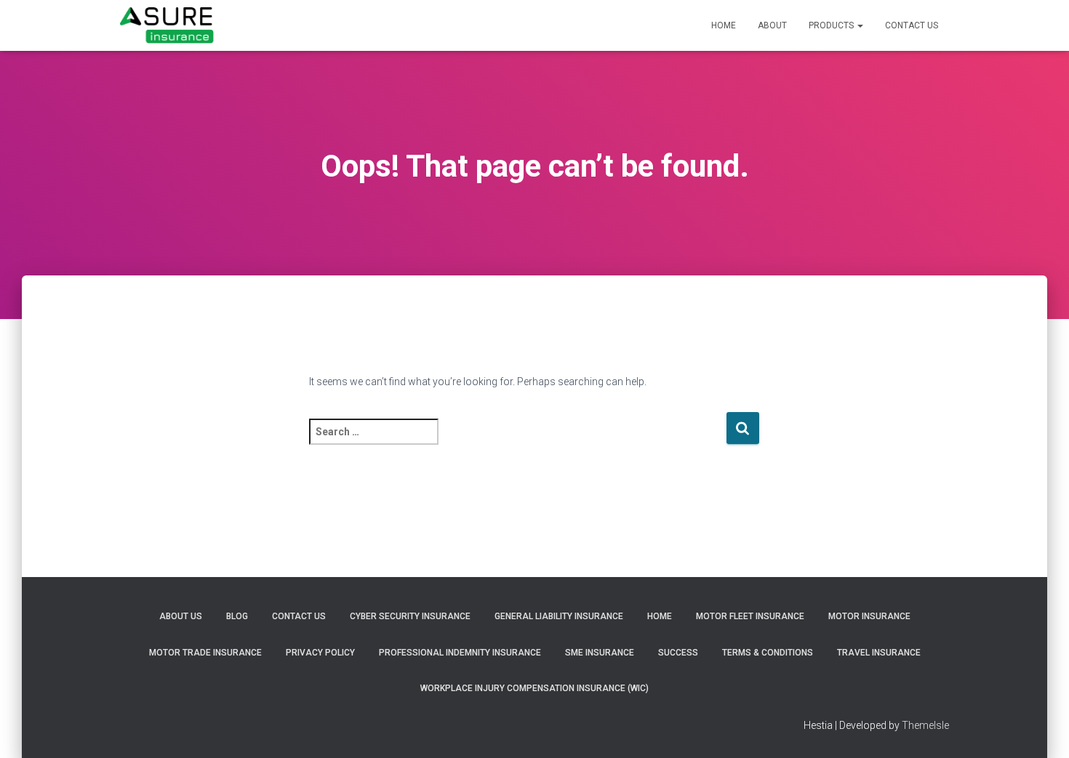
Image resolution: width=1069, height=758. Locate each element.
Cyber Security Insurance (410, 616)
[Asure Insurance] (167, 25)
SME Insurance (599, 653)
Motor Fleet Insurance (750, 616)
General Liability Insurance (559, 616)
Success (678, 653)
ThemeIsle (925, 725)
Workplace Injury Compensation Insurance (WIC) (534, 688)
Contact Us (911, 25)
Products (832, 25)
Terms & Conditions (767, 653)
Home (723, 25)
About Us (180, 616)
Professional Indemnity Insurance (460, 653)
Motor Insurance (869, 616)
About (772, 25)
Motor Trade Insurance (205, 653)
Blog (237, 616)
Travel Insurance (879, 653)
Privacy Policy (320, 653)
